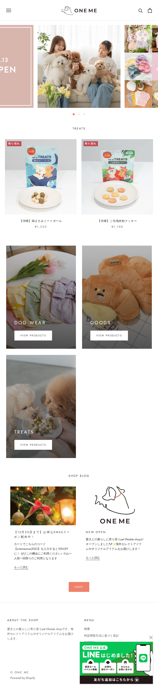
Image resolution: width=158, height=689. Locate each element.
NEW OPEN (96, 532)
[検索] (140, 10)
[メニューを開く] (8, 10)
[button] (74, 114)
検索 (87, 629)
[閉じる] (151, 637)
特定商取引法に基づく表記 (101, 636)
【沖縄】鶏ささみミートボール (41, 221)
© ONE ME (19, 672)
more (79, 587)
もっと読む (21, 567)
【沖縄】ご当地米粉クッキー (117, 221)
